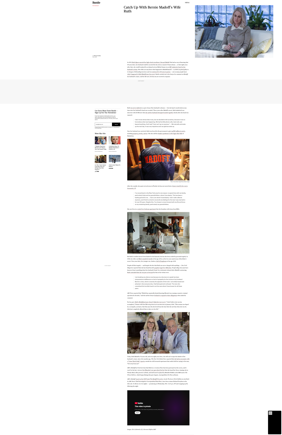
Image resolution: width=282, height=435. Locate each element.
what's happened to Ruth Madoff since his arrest (141, 74)
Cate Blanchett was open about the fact (153, 370)
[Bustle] (96, 2)
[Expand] (269, 412)
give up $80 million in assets (177, 131)
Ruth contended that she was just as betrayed (140, 272)
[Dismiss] (279, 412)
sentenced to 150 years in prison (161, 72)
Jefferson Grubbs (97, 55)
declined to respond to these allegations (165, 295)
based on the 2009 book (143, 379)
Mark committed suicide (145, 259)
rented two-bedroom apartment (147, 209)
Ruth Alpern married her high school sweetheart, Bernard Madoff (150, 62)
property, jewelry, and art (140, 133)
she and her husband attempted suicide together (159, 112)
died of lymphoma (161, 261)
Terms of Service (116, 127)
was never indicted (135, 108)
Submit (116, 124)
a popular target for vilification (162, 268)
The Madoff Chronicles (156, 379)
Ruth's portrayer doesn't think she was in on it (150, 302)
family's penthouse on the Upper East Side (170, 133)
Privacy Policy (98, 128)
